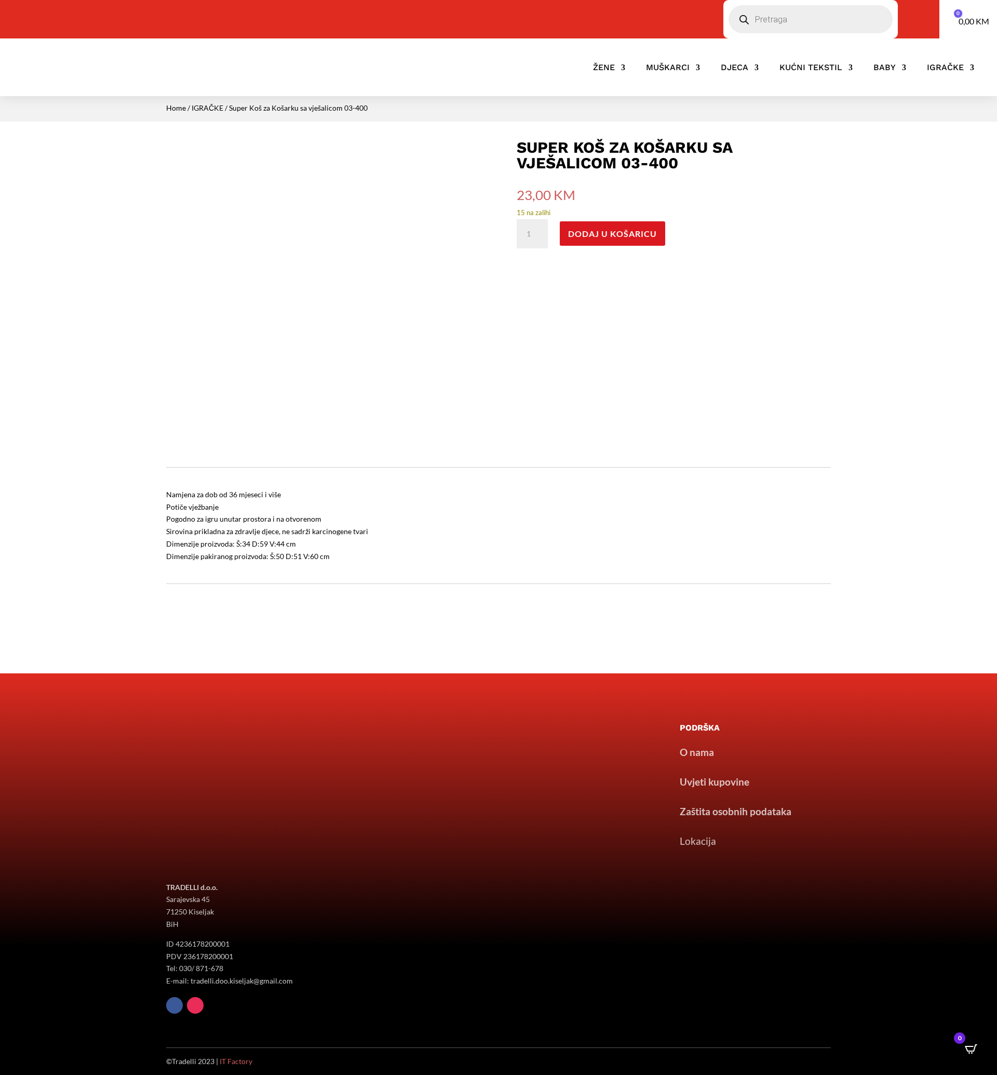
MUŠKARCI (668, 67)
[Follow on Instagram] (195, 1005)
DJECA (734, 67)
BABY (884, 67)
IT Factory (236, 1061)
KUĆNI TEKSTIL (810, 67)
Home (176, 107)
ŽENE (604, 67)
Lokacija (698, 841)
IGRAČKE (945, 67)
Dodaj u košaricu (612, 233)
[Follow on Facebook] (174, 1005)
